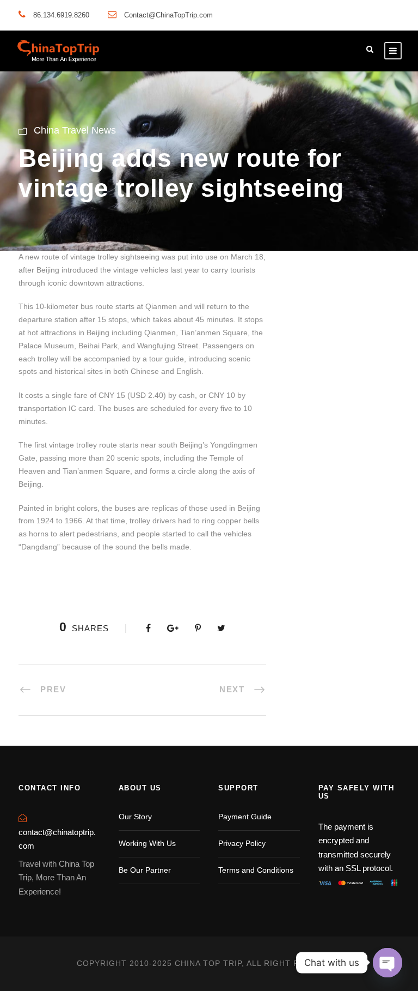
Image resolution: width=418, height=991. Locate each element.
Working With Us (147, 843)
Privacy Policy (242, 843)
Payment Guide (245, 816)
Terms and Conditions (255, 870)
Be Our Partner (145, 870)
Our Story (135, 816)
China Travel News (75, 130)
